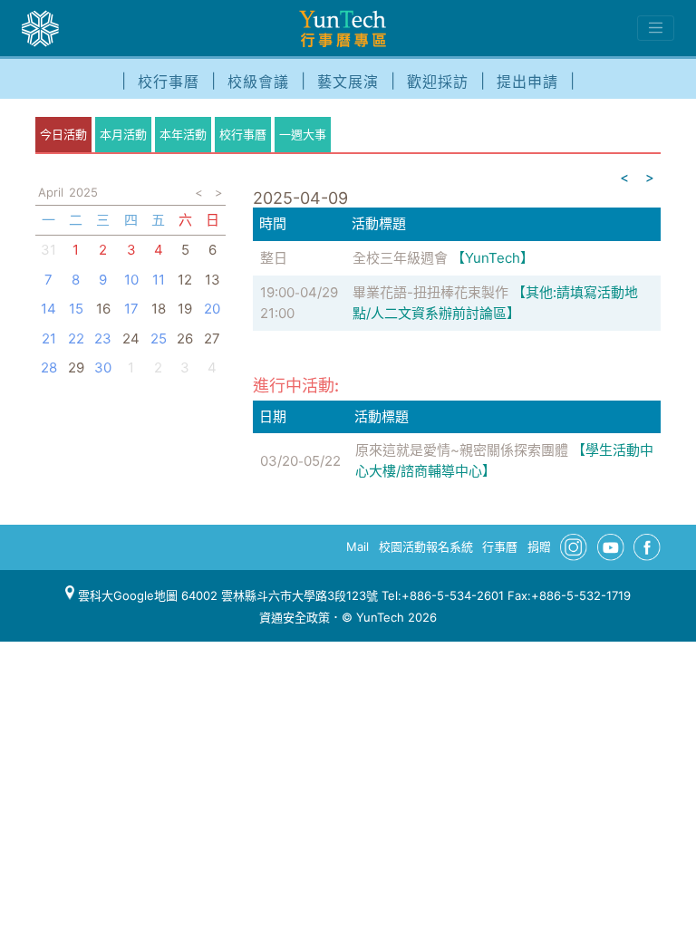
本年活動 (183, 134)
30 (102, 367)
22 (76, 338)
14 (48, 308)
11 (158, 279)
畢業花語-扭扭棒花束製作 (430, 292)
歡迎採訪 (438, 81)
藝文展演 (348, 81)
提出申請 (527, 81)
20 (212, 308)
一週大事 (302, 134)
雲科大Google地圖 (126, 595)
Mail (357, 546)
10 (131, 279)
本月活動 (123, 134)
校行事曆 (168, 81)
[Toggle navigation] (655, 28)
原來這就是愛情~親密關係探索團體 (461, 450)
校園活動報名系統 (426, 546)
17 (131, 308)
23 (102, 338)
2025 (83, 192)
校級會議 (258, 81)
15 (76, 308)
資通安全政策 (294, 617)
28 (49, 367)
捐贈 (539, 546)
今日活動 (63, 134)
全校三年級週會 (400, 257)
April (50, 192)
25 (158, 338)
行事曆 (499, 546)
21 (49, 338)
